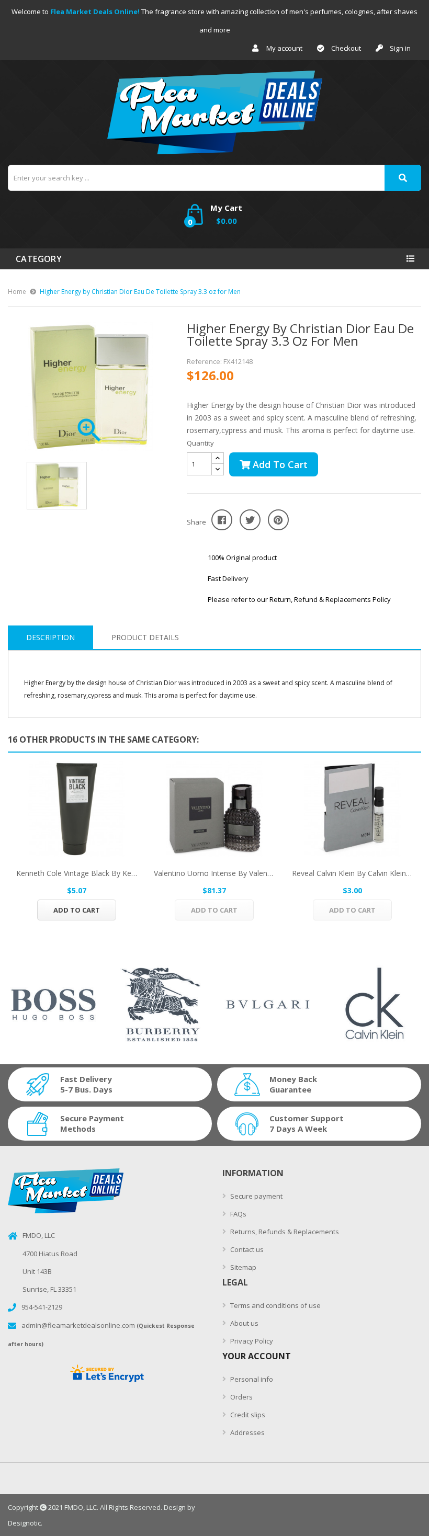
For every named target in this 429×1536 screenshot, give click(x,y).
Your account (256, 1356)
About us (243, 1323)
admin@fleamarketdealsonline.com (78, 1325)
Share (221, 519)
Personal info (251, 1379)
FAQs (237, 1214)
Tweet (250, 519)
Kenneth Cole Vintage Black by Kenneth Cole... (76, 873)
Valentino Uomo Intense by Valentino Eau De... (214, 873)
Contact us (246, 1249)
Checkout (346, 48)
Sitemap (242, 1267)
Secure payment (256, 1196)
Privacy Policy (251, 1341)
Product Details (145, 637)
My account (284, 48)
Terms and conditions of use (275, 1305)
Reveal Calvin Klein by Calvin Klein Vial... (352, 873)
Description (50, 637)
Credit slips (247, 1414)
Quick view (77, 809)
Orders (241, 1397)
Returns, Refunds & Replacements (284, 1231)
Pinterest (278, 519)
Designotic (24, 1523)
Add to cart (279, 464)
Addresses (247, 1432)
